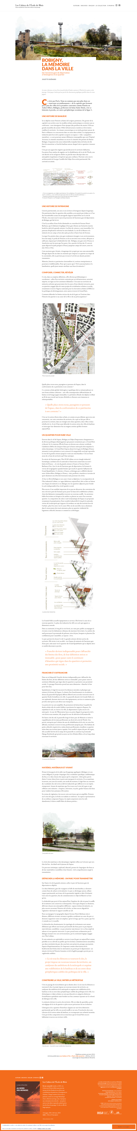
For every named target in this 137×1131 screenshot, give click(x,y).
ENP (102, 1103)
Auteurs (76, 5)
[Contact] (116, 5)
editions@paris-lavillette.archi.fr (115, 1100)
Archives (84, 5)
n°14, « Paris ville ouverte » (72, 1056)
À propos (110, 5)
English (92, 5)
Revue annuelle (47, 1086)
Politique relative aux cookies (44, 1128)
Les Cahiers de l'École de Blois (55, 1082)
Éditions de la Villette (117, 1099)
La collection (101, 5)
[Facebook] (119, 5)
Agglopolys (102, 1087)
